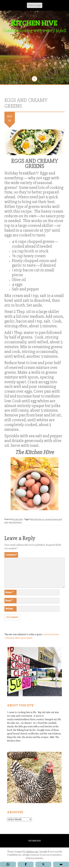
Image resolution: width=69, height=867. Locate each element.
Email (9, 600)
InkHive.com (32, 851)
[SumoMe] (61, 864)
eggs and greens (15, 522)
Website (9, 608)
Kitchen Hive (17, 519)
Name (9, 592)
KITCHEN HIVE (35, 22)
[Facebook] (26, 864)
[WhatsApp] (8, 864)
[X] (43, 864)
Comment (11, 554)
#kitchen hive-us (37, 519)
